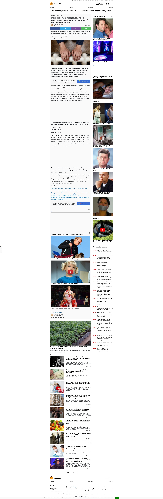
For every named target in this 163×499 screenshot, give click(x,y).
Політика (110, 7)
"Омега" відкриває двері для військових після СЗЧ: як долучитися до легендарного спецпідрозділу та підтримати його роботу (104, 330)
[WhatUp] (86, 28)
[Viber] (76, 28)
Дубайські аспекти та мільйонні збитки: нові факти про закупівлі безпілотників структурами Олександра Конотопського (104, 338)
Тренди (71, 7)
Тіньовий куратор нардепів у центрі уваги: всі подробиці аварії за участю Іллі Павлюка (105, 308)
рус (102, 3)
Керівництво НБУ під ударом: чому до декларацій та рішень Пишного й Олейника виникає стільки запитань (104, 271)
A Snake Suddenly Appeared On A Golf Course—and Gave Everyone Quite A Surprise (102, 242)
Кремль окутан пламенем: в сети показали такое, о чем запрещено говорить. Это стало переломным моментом (64, 11)
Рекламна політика (104, 0)
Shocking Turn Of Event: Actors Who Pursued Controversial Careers (102, 39)
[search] (112, 3)
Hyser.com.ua (75, 486)
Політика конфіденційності (94, 0)
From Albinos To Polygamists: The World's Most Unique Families (101, 146)
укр (98, 3)
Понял (117, 497)
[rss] (106, 3)
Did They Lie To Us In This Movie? (101, 123)
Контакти (111, 0)
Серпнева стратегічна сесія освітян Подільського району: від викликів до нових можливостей (104, 252)
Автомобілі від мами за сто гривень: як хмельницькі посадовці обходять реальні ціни (104, 350)
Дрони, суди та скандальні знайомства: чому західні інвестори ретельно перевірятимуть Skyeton (103, 264)
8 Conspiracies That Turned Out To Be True (102, 169)
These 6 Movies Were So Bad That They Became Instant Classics (102, 77)
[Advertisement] (70, 111)
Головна (52, 7)
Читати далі (70, 472)
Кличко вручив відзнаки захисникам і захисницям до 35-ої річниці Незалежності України (105, 278)
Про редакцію (75, 0)
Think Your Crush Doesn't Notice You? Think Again (102, 100)
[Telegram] (65, 28)
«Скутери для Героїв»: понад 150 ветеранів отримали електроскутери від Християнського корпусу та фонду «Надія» (105, 301)
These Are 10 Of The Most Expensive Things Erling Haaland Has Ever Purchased (102, 194)
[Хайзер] (55, 3)
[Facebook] (55, 28)
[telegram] (108, 3)
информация (58, 312)
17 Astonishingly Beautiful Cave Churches (101, 62)
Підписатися (85, 81)
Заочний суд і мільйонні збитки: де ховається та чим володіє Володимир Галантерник (105, 344)
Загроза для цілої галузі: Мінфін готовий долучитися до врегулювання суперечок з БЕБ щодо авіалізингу (104, 314)
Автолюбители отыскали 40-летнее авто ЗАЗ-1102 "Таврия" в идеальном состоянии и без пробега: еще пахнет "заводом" (96, 11)
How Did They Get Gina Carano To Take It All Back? (103, 217)
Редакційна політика (83, 0)
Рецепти (90, 7)
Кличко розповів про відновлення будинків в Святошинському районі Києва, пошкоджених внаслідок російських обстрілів (105, 258)
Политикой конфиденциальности (87, 497)
